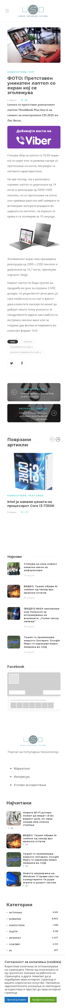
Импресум (22, 777)
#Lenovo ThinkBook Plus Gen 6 (25, 352)
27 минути (29, 575)
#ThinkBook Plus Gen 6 (21, 347)
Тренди (39, 389)
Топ (31, 72)
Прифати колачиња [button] (43, 999)
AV (33, 950)
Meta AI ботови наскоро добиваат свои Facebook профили (33, 416)
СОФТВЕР (33, 944)
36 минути (29, 597)
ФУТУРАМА (33, 912)
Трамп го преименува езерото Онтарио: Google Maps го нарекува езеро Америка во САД (41, 858)
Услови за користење (30, 785)
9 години (11, 512)
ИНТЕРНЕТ (26, 408)
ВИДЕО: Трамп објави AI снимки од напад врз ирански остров (39, 838)
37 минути (29, 626)
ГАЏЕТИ (26, 389)
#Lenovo (27, 341)
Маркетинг (22, 768)
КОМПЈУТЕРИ (17, 72)
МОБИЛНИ (33, 918)
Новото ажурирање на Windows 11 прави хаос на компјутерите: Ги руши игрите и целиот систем (41, 878)
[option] (34, 482)
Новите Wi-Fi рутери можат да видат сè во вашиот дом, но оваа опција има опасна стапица (38, 818)
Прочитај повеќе (16, 999)
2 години (11, 100)
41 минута (29, 652)
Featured (35, 495)
